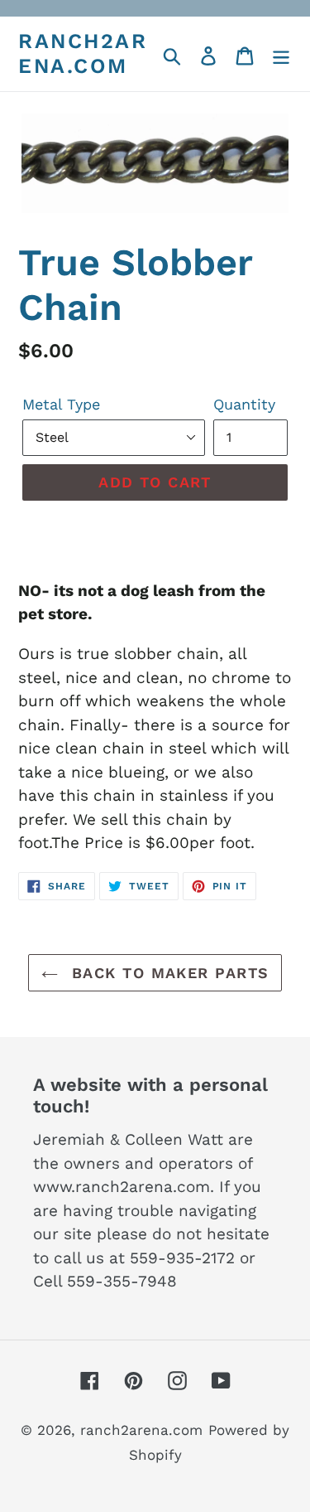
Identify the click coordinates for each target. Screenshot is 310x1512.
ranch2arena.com (82, 53)
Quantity (244, 404)
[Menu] (281, 54)
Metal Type (61, 404)
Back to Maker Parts (167, 972)
